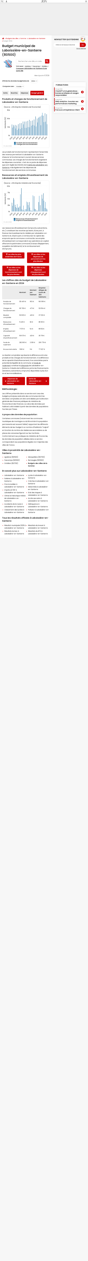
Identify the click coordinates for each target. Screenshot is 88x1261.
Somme (23, 38)
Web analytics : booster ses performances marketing (66, 101)
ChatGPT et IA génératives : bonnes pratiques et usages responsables (67, 92)
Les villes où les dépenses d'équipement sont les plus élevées (38, 271)
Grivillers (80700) (11, 463)
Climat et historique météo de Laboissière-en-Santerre (15, 498)
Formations (62, 85)
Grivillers (44, 66)
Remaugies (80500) (36, 460)
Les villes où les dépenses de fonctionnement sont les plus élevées (13, 271)
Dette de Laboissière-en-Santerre (35, 381)
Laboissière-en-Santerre (36, 38)
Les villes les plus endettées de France (13, 255)
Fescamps (36, 66)
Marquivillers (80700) (36, 457)
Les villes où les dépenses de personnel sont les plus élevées (38, 258)
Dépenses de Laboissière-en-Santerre (13, 381)
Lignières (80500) (11, 457)
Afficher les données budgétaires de (15, 81)
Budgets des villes (12, 38)
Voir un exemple (81, 48)
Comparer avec (8, 86)
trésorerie (25, 365)
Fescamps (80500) (12, 460)
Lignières (28, 66)
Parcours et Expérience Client (67, 109)
